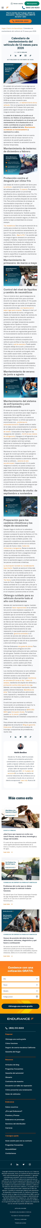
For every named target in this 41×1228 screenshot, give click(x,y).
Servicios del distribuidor (15, 1124)
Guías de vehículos (12, 1094)
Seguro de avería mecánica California (20, 1047)
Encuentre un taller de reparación (18, 1086)
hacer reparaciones (19, 608)
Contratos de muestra (14, 1081)
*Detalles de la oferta (20, 1223)
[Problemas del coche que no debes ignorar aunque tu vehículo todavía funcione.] (20, 868)
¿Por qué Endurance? (13, 1111)
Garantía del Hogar (12, 1052)
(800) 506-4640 (21, 21)
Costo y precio (9, 830)
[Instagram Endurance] (30, 1164)
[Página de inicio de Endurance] (13, 7)
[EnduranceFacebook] (11, 1164)
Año (4, 979)
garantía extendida (21, 633)
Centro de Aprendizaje (14, 28)
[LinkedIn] (17, 1164)
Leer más (24, 780)
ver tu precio (13, 714)
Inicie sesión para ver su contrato (18, 1141)
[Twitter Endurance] (23, 1164)
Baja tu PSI (21, 235)
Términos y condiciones (20, 1219)
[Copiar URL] (30, 55)
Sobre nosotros (11, 1107)
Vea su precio (32, 3)
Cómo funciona (11, 1043)
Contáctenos (10, 1153)
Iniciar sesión (18, 3)
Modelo (5, 991)
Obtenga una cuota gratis (20, 1006)
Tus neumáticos (9, 226)
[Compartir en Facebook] (11, 55)
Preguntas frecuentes (14, 1069)
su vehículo (8, 187)
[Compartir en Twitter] (20, 55)
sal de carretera (20, 344)
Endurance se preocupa (14, 1119)
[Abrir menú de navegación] (3, 8)
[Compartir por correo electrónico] (25, 55)
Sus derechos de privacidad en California (20, 1212)
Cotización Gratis (17, 712)
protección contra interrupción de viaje (18, 685)
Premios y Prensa (12, 1115)
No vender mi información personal (20, 1215)
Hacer (5, 985)
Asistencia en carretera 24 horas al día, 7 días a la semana (20, 680)
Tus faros (7, 580)
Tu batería (23, 189)
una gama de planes (25, 646)
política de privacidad (20, 1208)
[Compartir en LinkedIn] (16, 55)
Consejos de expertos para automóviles (20, 882)
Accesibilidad (10, 1149)
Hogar (4, 28)
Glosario (8, 1077)
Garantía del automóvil (14, 1073)
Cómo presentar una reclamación (18, 1090)
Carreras (8, 1128)
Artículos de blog (12, 1065)
